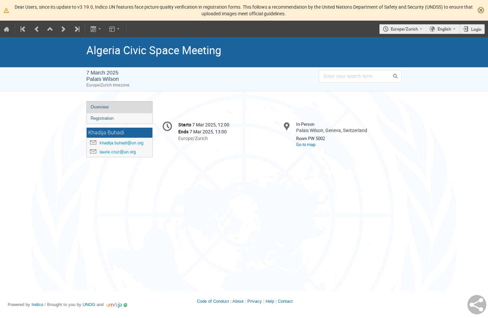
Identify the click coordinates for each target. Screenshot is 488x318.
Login (476, 29)
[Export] (96, 29)
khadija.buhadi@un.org (121, 143)
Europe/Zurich (404, 29)
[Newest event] (76, 29)
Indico (37, 304)
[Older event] (36, 29)
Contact (285, 301)
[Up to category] (50, 29)
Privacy (254, 301)
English (444, 29)
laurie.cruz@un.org (118, 152)
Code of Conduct (213, 301)
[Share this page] (476, 305)
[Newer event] (63, 29)
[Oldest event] (23, 29)
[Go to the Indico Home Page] (6, 29)
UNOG (89, 304)
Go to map (305, 144)
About (238, 301)
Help (270, 301)
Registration (102, 118)
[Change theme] (115, 29)
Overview (100, 106)
